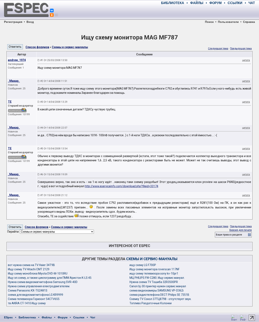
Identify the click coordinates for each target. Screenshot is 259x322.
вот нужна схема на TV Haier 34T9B (31, 265)
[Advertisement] (207, 12)
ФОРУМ (215, 3)
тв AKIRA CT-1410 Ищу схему (27, 303)
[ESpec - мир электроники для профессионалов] (26, 19)
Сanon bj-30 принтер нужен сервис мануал (158, 286)
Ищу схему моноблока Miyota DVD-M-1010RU (37, 273)
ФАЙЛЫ (196, 3)
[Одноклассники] (52, 15)
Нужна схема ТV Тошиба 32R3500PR (154, 282)
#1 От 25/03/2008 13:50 (53, 60)
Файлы (47, 317)
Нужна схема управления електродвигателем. (39, 286)
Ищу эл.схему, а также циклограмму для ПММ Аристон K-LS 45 (49, 277)
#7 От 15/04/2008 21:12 (53, 195)
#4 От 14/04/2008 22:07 (53, 127)
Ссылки (78, 317)
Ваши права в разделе (229, 234)
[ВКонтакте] (52, 10)
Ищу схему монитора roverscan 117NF (154, 269)
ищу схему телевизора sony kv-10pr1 (154, 273)
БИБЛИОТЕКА (172, 3)
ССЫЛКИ (235, 3)
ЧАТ (251, 3)
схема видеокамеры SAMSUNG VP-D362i (157, 290)
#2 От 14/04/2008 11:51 (53, 81)
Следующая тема (218, 48)
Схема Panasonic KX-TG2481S (27, 290)
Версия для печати (240, 230)
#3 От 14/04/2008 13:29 (53, 101)
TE (10, 101)
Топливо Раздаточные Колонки (151, 303)
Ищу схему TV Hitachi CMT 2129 (28, 269)
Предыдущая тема (241, 48)
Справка (249, 21)
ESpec (8, 317)
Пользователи (228, 21)
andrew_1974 (17, 60)
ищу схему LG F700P (143, 265)
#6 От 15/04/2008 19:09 (53, 174)
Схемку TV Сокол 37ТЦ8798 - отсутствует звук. (160, 299)
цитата (246, 60)
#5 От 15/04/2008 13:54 (53, 148)
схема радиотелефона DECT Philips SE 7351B (159, 294)
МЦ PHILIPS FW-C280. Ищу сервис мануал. (157, 277)
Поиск (209, 21)
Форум (62, 317)
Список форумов (37, 47)
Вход (30, 21)
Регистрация (13, 21)
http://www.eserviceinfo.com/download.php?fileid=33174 (121, 186)
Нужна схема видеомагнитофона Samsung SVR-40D (42, 282)
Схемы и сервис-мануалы (70, 47)
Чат (92, 317)
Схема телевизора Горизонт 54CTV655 (33, 299)
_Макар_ (14, 80)
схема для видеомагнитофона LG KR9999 (35, 294)
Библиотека (27, 317)
